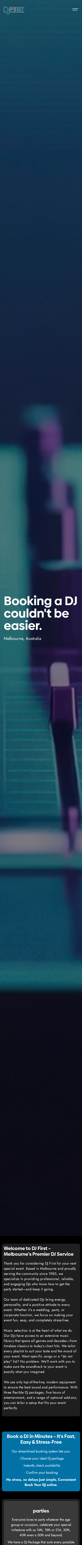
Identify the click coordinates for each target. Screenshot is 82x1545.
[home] (14, 9)
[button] (73, 10)
